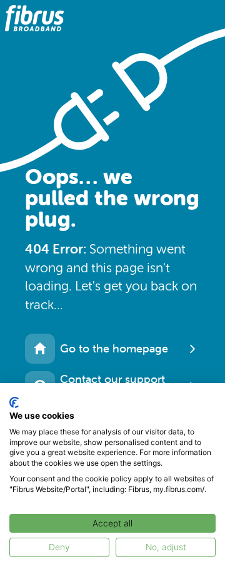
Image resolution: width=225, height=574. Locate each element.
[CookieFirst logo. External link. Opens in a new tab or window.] (14, 402)
